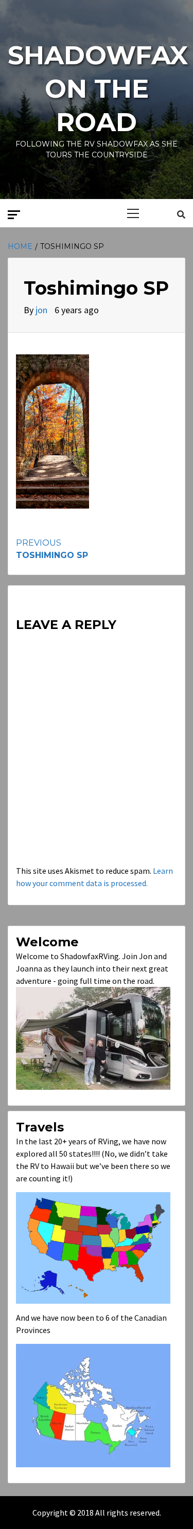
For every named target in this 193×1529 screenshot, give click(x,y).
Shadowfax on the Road (98, 89)
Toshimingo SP (52, 549)
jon (42, 310)
